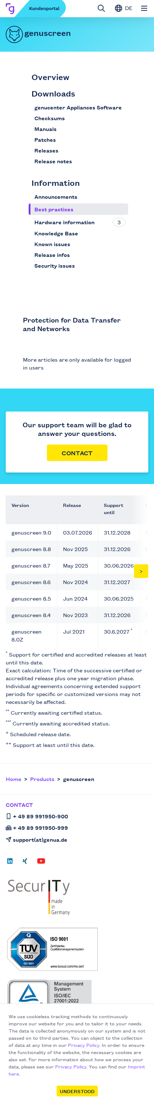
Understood (77, 1091)
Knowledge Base (56, 233)
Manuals (45, 128)
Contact (77, 453)
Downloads (53, 93)
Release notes (53, 161)
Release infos (52, 254)
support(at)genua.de (40, 839)
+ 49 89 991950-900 (40, 816)
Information (56, 182)
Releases (46, 150)
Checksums (49, 118)
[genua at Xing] (25, 863)
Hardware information (64, 222)
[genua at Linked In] (12, 863)
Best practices (53, 209)
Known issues (52, 244)
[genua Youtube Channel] (41, 863)
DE (128, 7)
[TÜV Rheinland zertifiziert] (77, 1000)
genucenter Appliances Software (78, 107)
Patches (45, 139)
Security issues (54, 265)
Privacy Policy (83, 1044)
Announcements (55, 196)
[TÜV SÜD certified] (77, 949)
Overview (50, 76)
